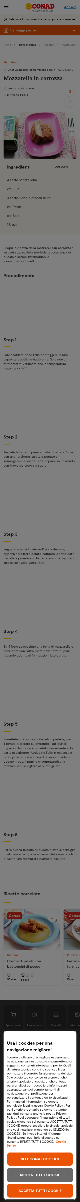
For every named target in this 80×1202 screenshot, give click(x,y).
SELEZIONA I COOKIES (40, 1159)
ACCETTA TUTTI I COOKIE (40, 1190)
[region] (40, 1115)
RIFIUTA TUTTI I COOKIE (40, 1175)
